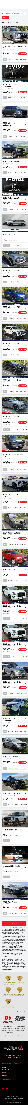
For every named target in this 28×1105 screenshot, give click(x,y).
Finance (4, 1075)
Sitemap (15, 1098)
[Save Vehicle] (25, 47)
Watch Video (23, 42)
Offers (4, 1072)
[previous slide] (3, 35)
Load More (14, 923)
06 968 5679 (17, 1057)
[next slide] (27, 35)
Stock (4, 1067)
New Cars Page (6, 1070)
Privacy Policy (8, 1098)
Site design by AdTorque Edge (14, 1102)
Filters (6, 17)
